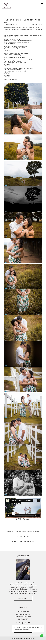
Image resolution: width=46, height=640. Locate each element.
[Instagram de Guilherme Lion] (19, 623)
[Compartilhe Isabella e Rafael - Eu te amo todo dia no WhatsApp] (21, 536)
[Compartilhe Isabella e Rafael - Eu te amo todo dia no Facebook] (17, 536)
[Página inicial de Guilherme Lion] (6, 6)
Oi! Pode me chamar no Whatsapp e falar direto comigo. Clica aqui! (26, 628)
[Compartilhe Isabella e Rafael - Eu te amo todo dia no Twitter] (24, 536)
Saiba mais (23, 598)
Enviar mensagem (24, 614)
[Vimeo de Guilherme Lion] (25, 623)
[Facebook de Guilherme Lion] (16, 623)
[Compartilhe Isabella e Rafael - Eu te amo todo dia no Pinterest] (28, 536)
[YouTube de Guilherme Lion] (29, 623)
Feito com (23, 638)
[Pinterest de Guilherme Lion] (22, 623)
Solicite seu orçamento (23, 541)
